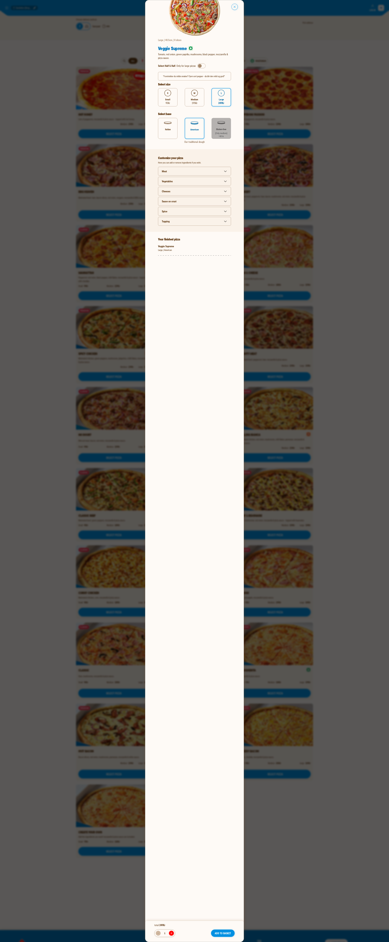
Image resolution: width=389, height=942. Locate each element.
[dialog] (194, 471)
